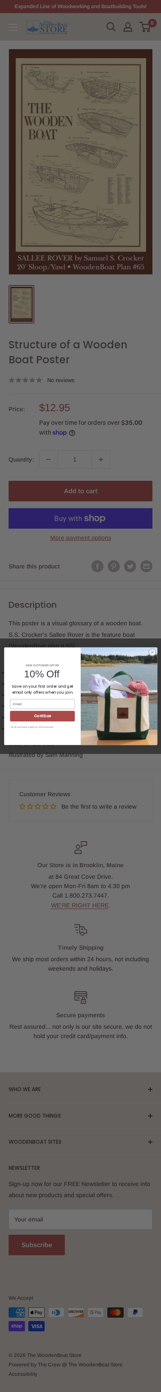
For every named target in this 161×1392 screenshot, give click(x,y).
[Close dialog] (152, 652)
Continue (42, 715)
